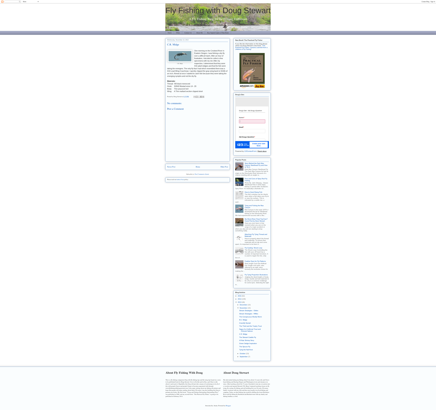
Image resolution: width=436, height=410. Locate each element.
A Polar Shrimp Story (246, 340)
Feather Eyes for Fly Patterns (255, 261)
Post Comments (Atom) (202, 174)
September (244, 356)
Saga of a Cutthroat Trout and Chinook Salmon (250, 330)
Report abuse (262, 151)
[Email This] (194, 97)
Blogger (228, 406)
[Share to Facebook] (201, 97)
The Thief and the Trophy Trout (250, 326)
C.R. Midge (243, 334)
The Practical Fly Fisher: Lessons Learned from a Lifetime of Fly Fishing (251, 47)
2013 (240, 302)
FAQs (178, 33)
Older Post (224, 167)
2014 (240, 299)
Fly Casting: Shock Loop (253, 248)
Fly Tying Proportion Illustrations (256, 275)
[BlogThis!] (197, 97)
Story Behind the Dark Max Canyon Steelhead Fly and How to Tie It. (256, 165)
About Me (199, 33)
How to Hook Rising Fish (253, 192)
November (244, 308)
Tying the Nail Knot (246, 350)
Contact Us (188, 33)
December (244, 305)
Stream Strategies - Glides (248, 310)
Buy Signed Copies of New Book (218, 33)
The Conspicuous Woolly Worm (250, 317)
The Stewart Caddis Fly (247, 337)
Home (170, 33)
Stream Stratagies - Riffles (248, 314)
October (243, 353)
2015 (240, 296)
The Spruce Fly (244, 347)
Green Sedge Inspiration (248, 343)
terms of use (180, 179)
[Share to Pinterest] (203, 97)
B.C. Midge (243, 320)
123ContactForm (250, 151)
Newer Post (171, 167)
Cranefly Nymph (245, 323)
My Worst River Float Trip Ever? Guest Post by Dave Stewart (256, 220)
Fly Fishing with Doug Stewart (218, 10)
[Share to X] (199, 97)
